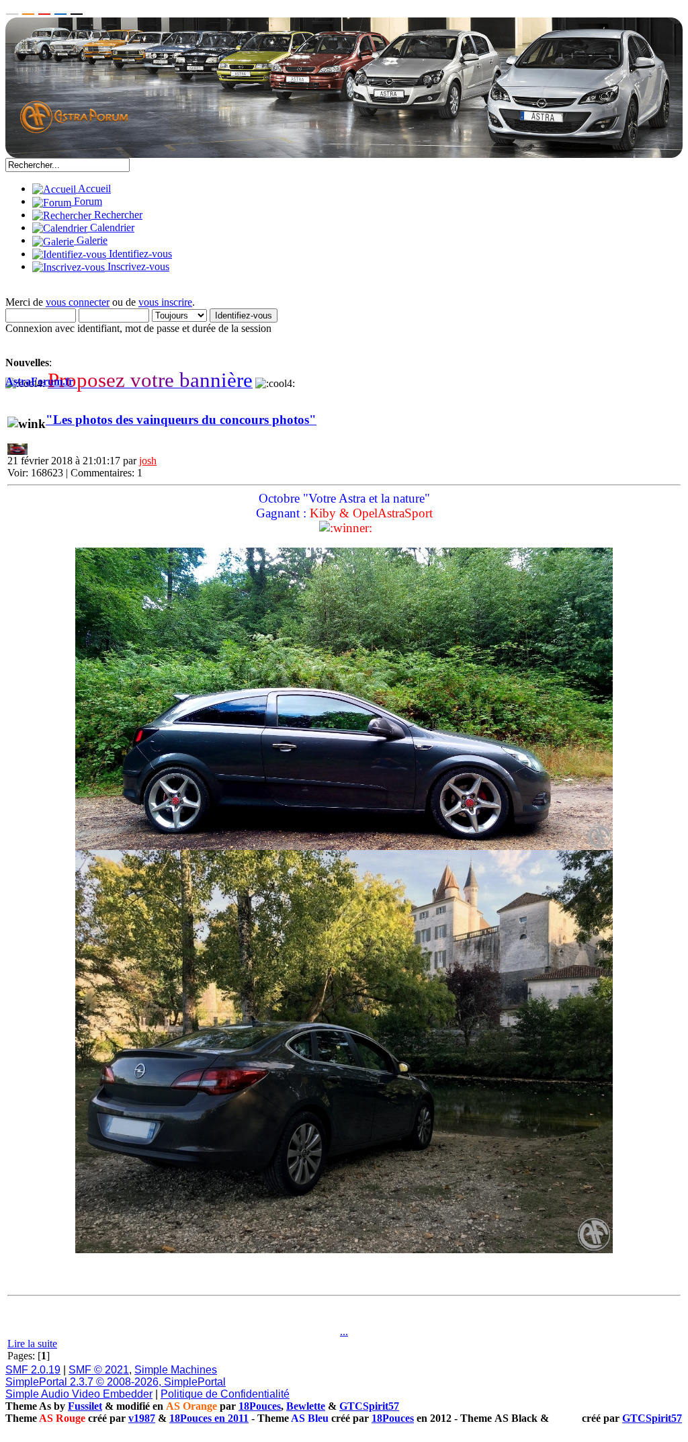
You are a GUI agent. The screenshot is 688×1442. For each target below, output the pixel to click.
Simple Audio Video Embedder (79, 1394)
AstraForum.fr (39, 381)
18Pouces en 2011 (209, 1418)
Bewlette (305, 1406)
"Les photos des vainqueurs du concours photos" (181, 420)
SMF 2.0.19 (32, 1369)
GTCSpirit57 (369, 1406)
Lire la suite (32, 1343)
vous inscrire (165, 302)
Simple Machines (175, 1369)
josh (148, 460)
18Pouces (260, 1406)
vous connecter (78, 302)
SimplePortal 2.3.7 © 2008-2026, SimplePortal (115, 1382)
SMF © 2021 (99, 1369)
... (344, 1331)
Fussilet (85, 1406)
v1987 (141, 1418)
